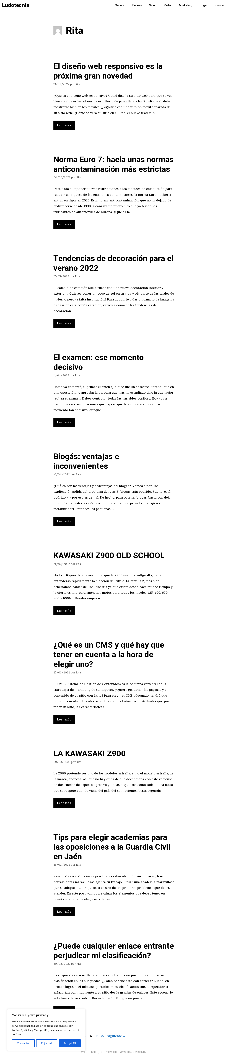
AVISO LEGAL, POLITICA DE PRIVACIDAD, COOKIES (114, 1052)
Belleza (137, 5)
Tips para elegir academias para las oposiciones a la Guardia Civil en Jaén (111, 847)
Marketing (185, 5)
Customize (23, 1043)
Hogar (204, 5)
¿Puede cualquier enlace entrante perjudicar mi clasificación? (113, 951)
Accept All (70, 1043)
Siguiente (116, 1036)
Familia (219, 5)
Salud (153, 5)
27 (103, 1036)
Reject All (46, 1043)
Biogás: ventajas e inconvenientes (86, 461)
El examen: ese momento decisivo (98, 362)
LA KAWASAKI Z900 (89, 754)
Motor (168, 5)
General (120, 5)
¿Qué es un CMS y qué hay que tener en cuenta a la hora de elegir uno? (108, 654)
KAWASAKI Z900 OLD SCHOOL (108, 556)
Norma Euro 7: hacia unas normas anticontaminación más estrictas (113, 164)
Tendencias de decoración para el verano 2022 (113, 263)
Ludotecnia (15, 5)
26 (96, 1036)
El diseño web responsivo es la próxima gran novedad (108, 71)
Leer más (64, 125)
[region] (46, 1030)
